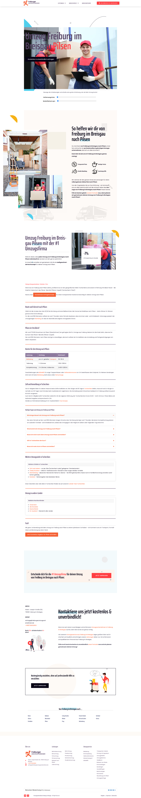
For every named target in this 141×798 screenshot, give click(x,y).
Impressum (108, 796)
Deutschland (34, 509)
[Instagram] (28, 796)
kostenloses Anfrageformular (44, 295)
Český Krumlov (34, 471)
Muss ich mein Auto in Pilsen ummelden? (41, 446)
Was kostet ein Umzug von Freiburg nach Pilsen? (43, 429)
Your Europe (63, 401)
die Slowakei (34, 507)
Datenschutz (114, 796)
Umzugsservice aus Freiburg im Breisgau (80, 635)
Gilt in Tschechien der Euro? (36, 440)
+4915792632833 (30, 625)
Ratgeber (103, 796)
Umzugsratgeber (86, 3)
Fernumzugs (59, 375)
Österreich (33, 505)
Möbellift (42, 372)
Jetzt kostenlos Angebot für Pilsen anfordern (41, 534)
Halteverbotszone (70, 372)
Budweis (32, 477)
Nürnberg (38, 319)
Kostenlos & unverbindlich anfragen (41, 59)
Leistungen (61, 3)
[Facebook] (25, 796)
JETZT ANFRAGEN (40, 686)
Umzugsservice (73, 3)
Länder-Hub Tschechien (77, 484)
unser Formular (93, 644)
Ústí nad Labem (35, 468)
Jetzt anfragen (101, 575)
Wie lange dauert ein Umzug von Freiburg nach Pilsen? (46, 415)
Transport (53, 359)
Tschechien (42, 284)
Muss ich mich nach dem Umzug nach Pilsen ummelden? (46, 435)
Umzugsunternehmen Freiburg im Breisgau (42, 796)
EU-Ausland (33, 511)
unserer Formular (92, 193)
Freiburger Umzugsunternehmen (32, 284)
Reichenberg (34, 473)
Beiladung (29, 359)
